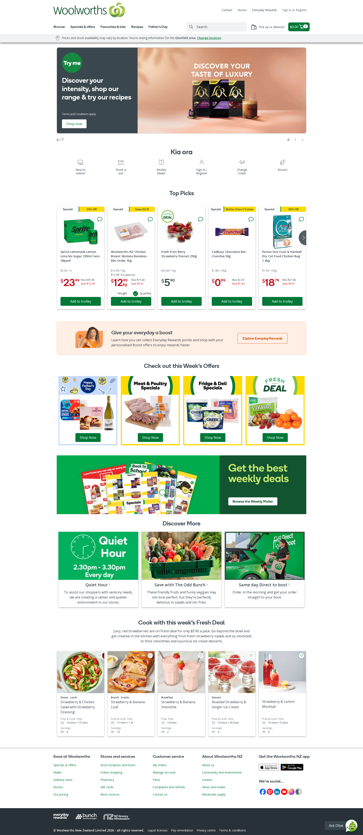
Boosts (58, 787)
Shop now (74, 124)
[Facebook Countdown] (263, 791)
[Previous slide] (295, 139)
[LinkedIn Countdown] (277, 791)
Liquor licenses (157, 830)
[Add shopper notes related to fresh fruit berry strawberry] (200, 219)
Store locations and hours (117, 765)
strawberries (138, 631)
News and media (213, 787)
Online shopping (111, 772)
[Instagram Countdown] (291, 791)
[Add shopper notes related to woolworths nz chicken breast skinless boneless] (150, 219)
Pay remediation (182, 830)
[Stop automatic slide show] (288, 139)
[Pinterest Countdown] (270, 791)
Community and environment (222, 772)
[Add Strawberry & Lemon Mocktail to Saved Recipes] (301, 655)
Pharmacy (107, 780)
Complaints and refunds (169, 787)
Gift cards (106, 787)
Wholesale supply (214, 794)
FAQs (156, 780)
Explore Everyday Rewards (262, 338)
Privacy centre (206, 830)
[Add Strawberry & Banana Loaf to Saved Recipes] (150, 655)
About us (208, 765)
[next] (302, 237)
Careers (207, 780)
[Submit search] (191, 26)
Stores (242, 10)
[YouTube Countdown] (284, 791)
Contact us (160, 794)
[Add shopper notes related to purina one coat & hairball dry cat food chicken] (301, 219)
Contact (227, 10)
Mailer (57, 772)
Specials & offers (64, 765)
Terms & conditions (232, 830)
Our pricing (60, 794)
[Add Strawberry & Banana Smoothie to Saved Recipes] (200, 655)
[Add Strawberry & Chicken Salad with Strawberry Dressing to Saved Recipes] (99, 655)
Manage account (164, 772)
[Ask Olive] (351, 826)
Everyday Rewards (264, 10)
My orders (160, 765)
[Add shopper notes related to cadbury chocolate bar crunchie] (251, 219)
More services (110, 794)
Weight (122, 293)
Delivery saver (62, 780)
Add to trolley (80, 301)
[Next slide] (302, 139)
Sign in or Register (294, 10)
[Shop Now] (87, 410)
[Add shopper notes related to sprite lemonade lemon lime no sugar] (99, 219)
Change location (209, 38)
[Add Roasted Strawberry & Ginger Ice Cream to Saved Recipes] (251, 655)
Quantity (145, 293)
